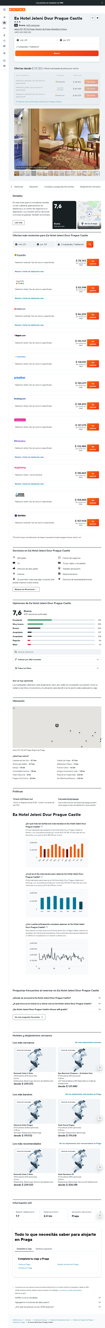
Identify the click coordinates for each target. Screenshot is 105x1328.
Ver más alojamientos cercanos (88, 1042)
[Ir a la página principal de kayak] (17, 9)
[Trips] (4, 53)
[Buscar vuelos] (4, 17)
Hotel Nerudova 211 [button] (66, 1174)
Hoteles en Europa (40, 1320)
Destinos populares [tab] (44, 1249)
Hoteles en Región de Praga (82, 1320)
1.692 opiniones (33, 25)
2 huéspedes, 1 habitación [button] (27, 46)
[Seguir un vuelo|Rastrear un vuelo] (4, 40)
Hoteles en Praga (25, 1268)
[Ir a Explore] (4, 35)
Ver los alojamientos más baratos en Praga (83, 1094)
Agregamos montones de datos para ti (32, 1302)
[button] (102, 3)
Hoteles (28, 1320)
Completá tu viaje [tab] (24, 1249)
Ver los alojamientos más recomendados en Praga (80, 1143)
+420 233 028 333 (22, 32)
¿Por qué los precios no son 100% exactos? (34, 1307)
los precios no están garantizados (70, 1290)
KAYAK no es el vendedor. (26, 1297)
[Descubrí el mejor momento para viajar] (4, 46)
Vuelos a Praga (24, 1264)
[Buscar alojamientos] (4, 22)
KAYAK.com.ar (17, 1320)
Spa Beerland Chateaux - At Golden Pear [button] (75, 1073)
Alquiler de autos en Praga (67, 1264)
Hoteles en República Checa (60, 1320)
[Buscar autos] (4, 28)
